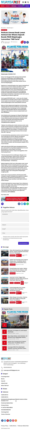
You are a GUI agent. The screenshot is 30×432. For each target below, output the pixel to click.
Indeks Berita (4, 394)
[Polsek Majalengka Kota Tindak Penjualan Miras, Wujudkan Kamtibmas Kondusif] (4, 290)
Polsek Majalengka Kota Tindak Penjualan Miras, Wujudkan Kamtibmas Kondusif (17, 289)
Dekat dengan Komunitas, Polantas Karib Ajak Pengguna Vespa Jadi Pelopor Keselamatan (18, 298)
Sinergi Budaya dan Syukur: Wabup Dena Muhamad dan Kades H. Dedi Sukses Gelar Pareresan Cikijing (18, 270)
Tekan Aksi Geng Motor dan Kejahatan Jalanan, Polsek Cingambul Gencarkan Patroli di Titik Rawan (19, 251)
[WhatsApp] (27, 204)
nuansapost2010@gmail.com (12, 370)
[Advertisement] (15, 417)
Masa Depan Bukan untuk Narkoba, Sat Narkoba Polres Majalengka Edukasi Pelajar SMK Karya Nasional (17, 336)
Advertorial (4, 383)
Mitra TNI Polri (18, 255)
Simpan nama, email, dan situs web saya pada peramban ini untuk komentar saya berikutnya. (15, 238)
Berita (2, 379)
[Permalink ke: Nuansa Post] (3, 42)
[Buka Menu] (25, 2)
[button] (23, 2)
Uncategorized (5, 376)
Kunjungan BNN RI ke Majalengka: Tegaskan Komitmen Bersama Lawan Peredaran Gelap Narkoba (17, 347)
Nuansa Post (7, 41)
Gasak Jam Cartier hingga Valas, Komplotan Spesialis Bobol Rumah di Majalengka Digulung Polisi (19, 279)
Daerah (11, 282)
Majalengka (4, 30)
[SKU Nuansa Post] (11, 2)
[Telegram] (25, 204)
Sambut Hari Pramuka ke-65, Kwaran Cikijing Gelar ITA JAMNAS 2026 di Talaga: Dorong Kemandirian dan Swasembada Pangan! (19, 262)
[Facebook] (19, 204)
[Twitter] (22, 204)
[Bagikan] (27, 42)
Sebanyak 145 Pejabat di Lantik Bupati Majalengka (17, 331)
